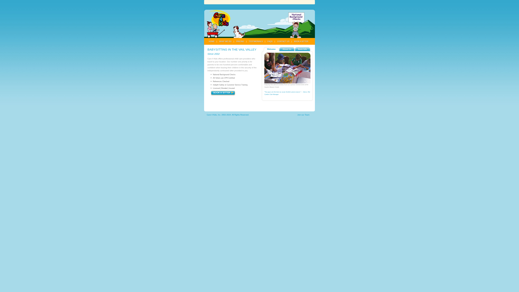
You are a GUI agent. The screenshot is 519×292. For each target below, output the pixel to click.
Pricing (240, 41)
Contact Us (283, 41)
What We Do (225, 41)
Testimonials (256, 41)
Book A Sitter (301, 41)
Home (211, 41)
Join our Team (303, 115)
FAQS (269, 41)
